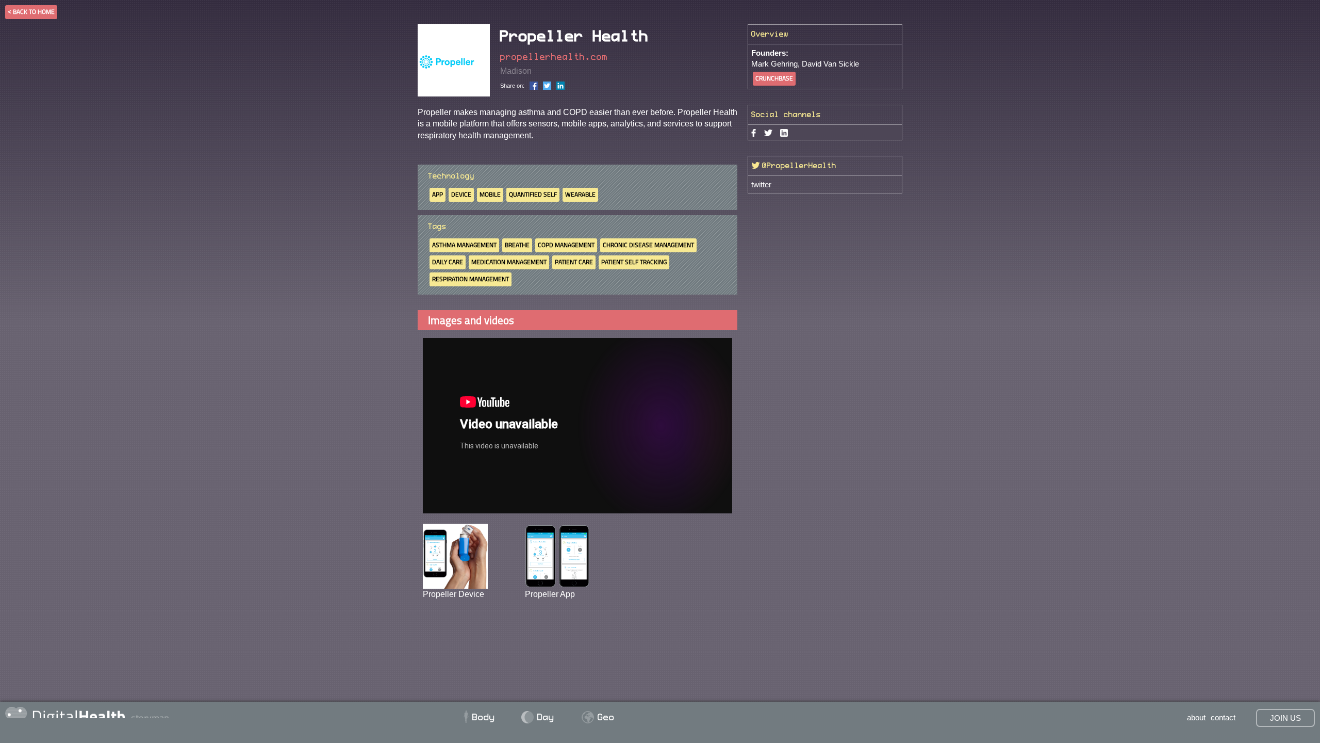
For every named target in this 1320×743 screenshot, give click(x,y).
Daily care (447, 262)
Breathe (517, 245)
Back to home (34, 12)
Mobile (490, 194)
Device (461, 194)
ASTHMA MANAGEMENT (464, 245)
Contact (1223, 717)
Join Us (1285, 718)
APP (437, 194)
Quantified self (533, 194)
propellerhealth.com (554, 57)
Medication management (509, 262)
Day (538, 717)
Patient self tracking (634, 262)
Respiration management (470, 279)
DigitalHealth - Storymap (229, 712)
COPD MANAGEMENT (566, 245)
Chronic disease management (648, 245)
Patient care (574, 262)
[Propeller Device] (455, 555)
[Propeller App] (557, 555)
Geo (598, 717)
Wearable (580, 194)
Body (478, 717)
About (1196, 717)
